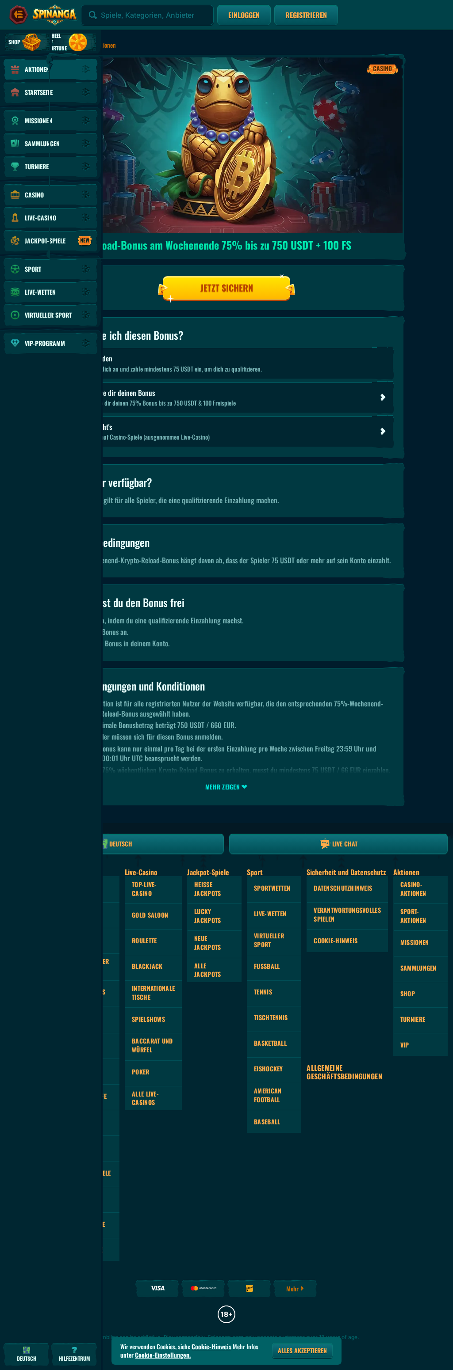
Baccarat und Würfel (152, 1045)
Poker (140, 1071)
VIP (404, 1044)
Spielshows (148, 1019)
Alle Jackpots (207, 970)
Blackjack (147, 966)
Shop (407, 993)
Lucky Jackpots (207, 916)
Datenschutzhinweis (343, 887)
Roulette (144, 940)
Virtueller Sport (269, 940)
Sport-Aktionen (413, 916)
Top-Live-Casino (144, 889)
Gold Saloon (150, 914)
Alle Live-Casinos (145, 1098)
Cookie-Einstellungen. (163, 1355)
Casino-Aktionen (413, 889)
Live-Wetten (270, 913)
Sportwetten (272, 887)
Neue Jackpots (207, 943)
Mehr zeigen (222, 786)
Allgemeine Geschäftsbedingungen (344, 1072)
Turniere (412, 1019)
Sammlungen (418, 967)
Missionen (414, 942)
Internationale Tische (153, 992)
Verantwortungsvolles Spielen (347, 914)
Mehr (292, 1288)
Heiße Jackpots (207, 889)
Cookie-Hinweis (335, 940)
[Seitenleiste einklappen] (18, 15)
